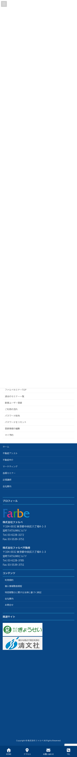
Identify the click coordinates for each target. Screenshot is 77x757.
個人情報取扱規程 (13, 585)
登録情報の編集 (12, 428)
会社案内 (7, 486)
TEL (68, 754)
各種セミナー (9, 472)
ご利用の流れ (11, 409)
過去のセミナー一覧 (14, 396)
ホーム (6, 446)
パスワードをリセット (15, 422)
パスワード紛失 (12, 415)
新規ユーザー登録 (13, 402)
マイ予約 (9, 435)
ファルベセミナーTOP (16, 389)
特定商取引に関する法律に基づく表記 (23, 592)
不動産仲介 (8, 459)
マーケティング (10, 466)
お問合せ (9, 604)
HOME (8, 754)
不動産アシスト (10, 453)
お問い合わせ (48, 754)
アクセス (27, 754)
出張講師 (7, 479)
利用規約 (9, 579)
